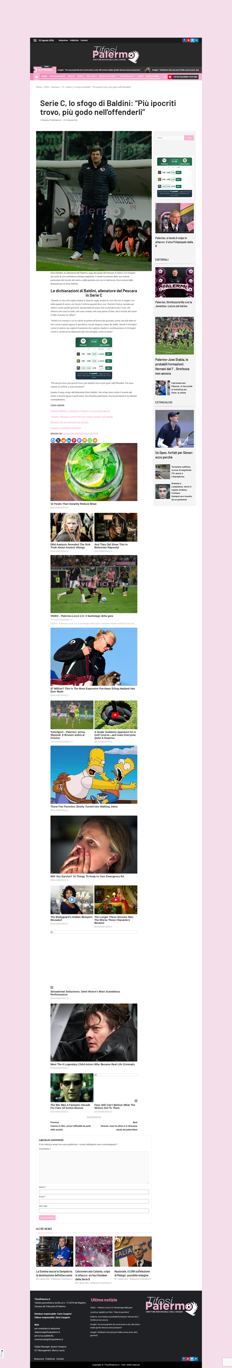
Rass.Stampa (152, 76)
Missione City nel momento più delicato (69, 422)
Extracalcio (126, 76)
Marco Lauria (58, 1350)
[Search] (165, 77)
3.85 (88, 368)
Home (44, 76)
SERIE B (71, 76)
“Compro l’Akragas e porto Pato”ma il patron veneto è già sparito (81, 416)
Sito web (43, 1206)
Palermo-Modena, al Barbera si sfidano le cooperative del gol (80, 411)
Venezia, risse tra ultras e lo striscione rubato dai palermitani (119, 1126)
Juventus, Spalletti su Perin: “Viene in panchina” (109, 1312)
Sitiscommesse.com (173, 192)
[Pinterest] (74, 440)
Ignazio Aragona (58, 1347)
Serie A (80, 76)
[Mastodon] (79, 440)
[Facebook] (53, 440)
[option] (174, 290)
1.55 (83, 354)
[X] (58, 440)
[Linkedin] (68, 440)
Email (42, 1196)
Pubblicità (74, 40)
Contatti (84, 40)
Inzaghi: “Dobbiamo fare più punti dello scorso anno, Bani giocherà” (115, 70)
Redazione (63, 40)
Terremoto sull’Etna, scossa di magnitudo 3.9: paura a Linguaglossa (181, 471)
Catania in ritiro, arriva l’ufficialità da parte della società (70, 1126)
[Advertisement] (116, 19)
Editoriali (92, 76)
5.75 (94, 368)
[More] (95, 440)
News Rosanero (57, 76)
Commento (45, 1149)
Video (140, 76)
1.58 (83, 368)
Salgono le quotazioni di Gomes (65, 428)
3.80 (88, 354)
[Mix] (84, 440)
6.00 (94, 354)
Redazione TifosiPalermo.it (52, 120)
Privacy (1, 1355)
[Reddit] (63, 440)
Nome (42, 1187)
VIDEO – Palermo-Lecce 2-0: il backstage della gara (176, 70)
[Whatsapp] (89, 440)
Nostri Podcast (107, 76)
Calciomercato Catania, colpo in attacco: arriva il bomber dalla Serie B (92, 1275)
